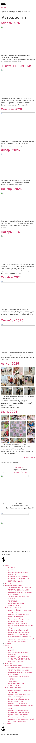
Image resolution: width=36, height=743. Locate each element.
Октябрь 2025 (11, 277)
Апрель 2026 (10, 23)
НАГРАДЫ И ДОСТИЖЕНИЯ (18, 576)
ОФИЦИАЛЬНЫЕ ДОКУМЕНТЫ (19, 579)
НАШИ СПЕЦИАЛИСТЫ (13, 608)
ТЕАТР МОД (12, 601)
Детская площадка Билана (18, 572)
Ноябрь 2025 (10, 232)
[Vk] (3, 739)
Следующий (29, 457)
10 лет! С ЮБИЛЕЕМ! (16, 66)
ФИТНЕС (11, 599)
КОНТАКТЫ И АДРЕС (15, 581)
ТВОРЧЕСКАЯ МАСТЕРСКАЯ (18, 597)
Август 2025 (10, 363)
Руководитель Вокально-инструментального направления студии (20, 625)
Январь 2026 (10, 150)
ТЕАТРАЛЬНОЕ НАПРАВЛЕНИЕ (19, 590)
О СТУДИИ (12, 568)
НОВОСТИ (8, 583)
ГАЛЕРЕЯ (8, 643)
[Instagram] (8, 739)
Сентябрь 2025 (12, 320)
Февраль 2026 (11, 109)
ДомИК (10, 570)
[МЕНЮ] (3, 3)
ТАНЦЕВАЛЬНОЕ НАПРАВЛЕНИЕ (20, 588)
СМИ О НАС (12, 574)
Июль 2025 (9, 411)
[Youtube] (13, 739)
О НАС (7, 565)
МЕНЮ (3, 7)
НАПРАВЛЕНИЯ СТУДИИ (14, 585)
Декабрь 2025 (11, 189)
